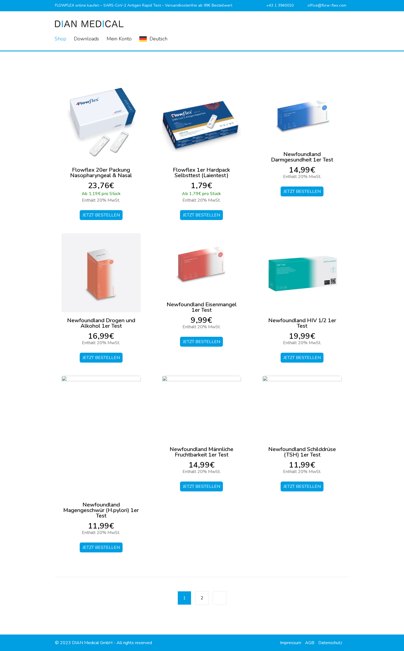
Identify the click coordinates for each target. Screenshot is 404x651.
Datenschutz (330, 643)
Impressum (290, 643)
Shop (60, 38)
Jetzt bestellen (101, 215)
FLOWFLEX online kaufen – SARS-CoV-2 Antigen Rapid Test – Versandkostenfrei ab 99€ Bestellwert (143, 5)
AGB (309, 643)
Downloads (86, 38)
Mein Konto (119, 38)
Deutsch (158, 38)
